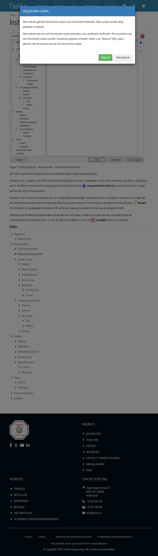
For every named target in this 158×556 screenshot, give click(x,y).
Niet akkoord (123, 57)
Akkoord (105, 57)
